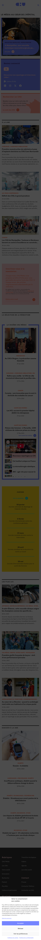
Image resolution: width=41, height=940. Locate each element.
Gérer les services (6, 918)
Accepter (20, 923)
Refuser (20, 928)
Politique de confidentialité (26, 937)
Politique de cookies (13, 937)
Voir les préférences (21, 934)
